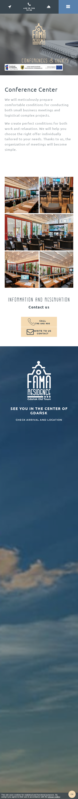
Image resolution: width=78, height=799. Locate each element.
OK (72, 794)
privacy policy (54, 797)
